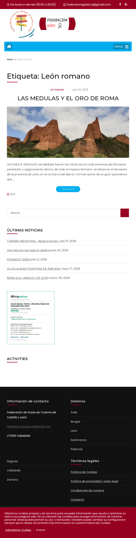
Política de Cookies (84, 472)
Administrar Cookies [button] (18, 530)
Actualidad (57, 89)
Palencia (77, 449)
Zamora (12, 480)
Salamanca (78, 440)
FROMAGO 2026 (18, 259)
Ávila (74, 412)
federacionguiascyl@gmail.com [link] (29, 426)
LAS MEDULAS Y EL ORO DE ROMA (68, 98)
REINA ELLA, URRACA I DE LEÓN (27, 278)
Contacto (77, 500)
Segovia (12, 461)
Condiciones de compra (87, 490)
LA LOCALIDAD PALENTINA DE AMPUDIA (33, 269)
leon (12, 194)
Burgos (75, 422)
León (74, 431)
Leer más (68, 189)
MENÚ (118, 46)
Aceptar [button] (40, 530)
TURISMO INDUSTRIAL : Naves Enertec (33, 241)
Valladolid (13, 470)
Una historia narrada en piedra (28, 250)
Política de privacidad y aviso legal (94, 481)
